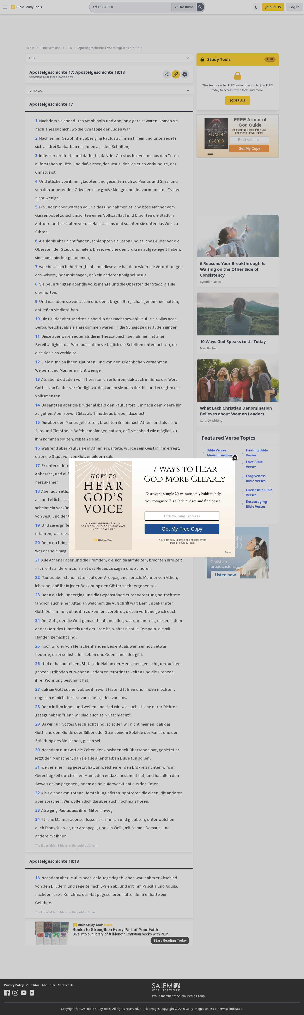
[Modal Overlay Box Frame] (152, 507)
